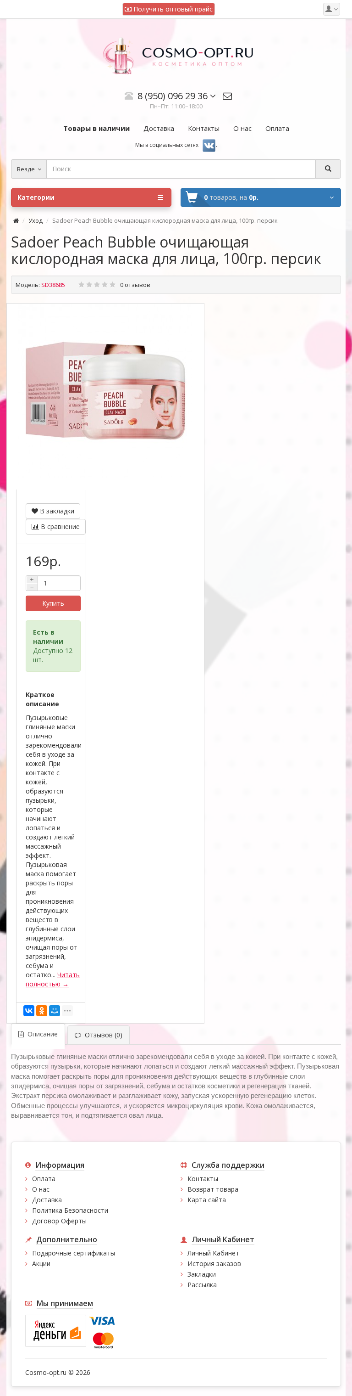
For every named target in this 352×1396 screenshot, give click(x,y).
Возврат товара (212, 1189)
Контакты (202, 1178)
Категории (36, 197)
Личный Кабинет (213, 1253)
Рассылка (202, 1284)
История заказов (214, 1263)
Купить (53, 603)
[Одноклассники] (41, 1010)
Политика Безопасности (70, 1210)
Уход (35, 220)
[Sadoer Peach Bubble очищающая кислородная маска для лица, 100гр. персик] (105, 391)
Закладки (201, 1274)
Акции (41, 1263)
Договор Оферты (59, 1220)
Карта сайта (206, 1199)
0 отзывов (135, 285)
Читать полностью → (53, 979)
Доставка (47, 1199)
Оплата (43, 1178)
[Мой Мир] (54, 1010)
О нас (41, 1189)
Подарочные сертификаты (73, 1253)
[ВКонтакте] (28, 1010)
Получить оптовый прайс (172, 9)
